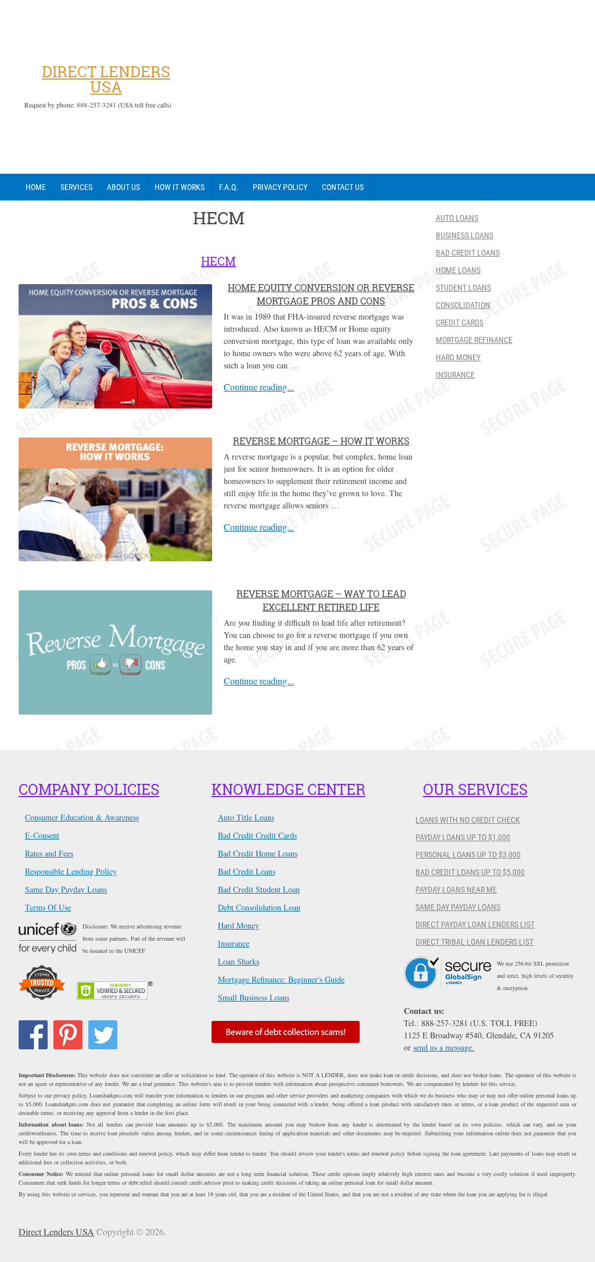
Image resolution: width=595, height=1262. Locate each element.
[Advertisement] (379, 87)
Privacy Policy (280, 187)
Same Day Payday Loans (66, 889)
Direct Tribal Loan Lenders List (474, 941)
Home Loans (458, 270)
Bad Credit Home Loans (258, 853)
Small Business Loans (253, 997)
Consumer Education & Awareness (82, 817)
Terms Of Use (48, 907)
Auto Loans (457, 218)
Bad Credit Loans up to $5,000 (470, 872)
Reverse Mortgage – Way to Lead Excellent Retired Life (321, 599)
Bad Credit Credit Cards (257, 835)
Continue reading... (259, 387)
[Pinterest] (68, 1034)
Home (36, 187)
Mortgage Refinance (474, 340)
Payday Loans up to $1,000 (462, 837)
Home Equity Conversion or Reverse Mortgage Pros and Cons (321, 293)
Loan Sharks (238, 961)
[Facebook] (33, 1034)
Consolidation (463, 305)
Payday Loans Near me (456, 889)
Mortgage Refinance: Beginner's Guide (281, 979)
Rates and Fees (49, 853)
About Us (123, 187)
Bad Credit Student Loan (259, 889)
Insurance (455, 374)
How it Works (180, 187)
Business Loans (464, 235)
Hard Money (458, 357)
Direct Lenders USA (106, 79)
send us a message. (443, 1047)
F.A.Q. (228, 187)
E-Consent (42, 835)
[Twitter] (102, 1034)
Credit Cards (459, 322)
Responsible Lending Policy (71, 871)
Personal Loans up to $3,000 (468, 854)
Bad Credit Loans (468, 252)
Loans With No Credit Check (467, 819)
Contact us (343, 187)
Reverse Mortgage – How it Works (321, 441)
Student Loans (463, 287)
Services (76, 187)
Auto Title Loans (246, 817)
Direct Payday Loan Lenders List (475, 924)
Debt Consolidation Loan (259, 907)
